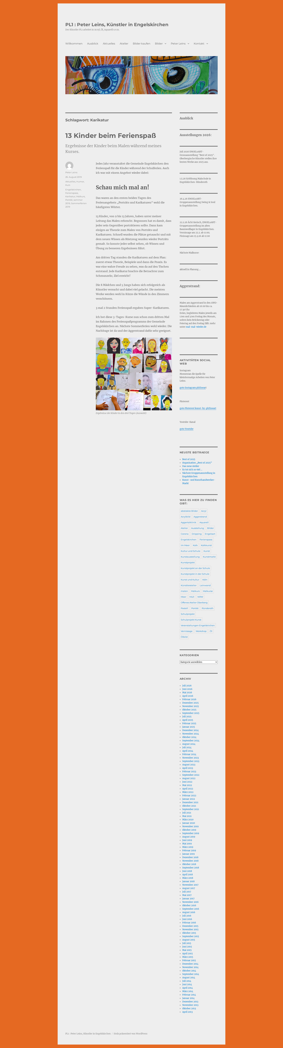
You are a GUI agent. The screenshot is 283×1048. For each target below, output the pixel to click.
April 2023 (187, 768)
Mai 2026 (187, 692)
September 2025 (190, 713)
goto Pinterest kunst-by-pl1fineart (198, 408)
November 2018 (190, 860)
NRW (200, 596)
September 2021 (190, 809)
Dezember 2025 (190, 702)
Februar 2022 (189, 795)
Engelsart (210, 534)
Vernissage (186, 631)
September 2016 (190, 909)
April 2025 (187, 720)
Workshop (201, 631)
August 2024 (188, 744)
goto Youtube (186, 429)
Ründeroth (207, 608)
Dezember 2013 (190, 1001)
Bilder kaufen (141, 43)
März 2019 (187, 847)
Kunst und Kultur (190, 579)
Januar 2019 (188, 854)
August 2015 (188, 939)
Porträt (69, 200)
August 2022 (188, 778)
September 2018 (190, 867)
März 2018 (187, 878)
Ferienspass (71, 193)
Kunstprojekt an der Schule (195, 568)
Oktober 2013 (189, 1008)
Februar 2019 (189, 850)
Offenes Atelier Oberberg (194, 602)
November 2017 (190, 884)
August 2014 (188, 977)
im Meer (185, 545)
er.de (203, 326)
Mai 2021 (187, 816)
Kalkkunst (206, 545)
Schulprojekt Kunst (191, 619)
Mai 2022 (187, 785)
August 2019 (188, 836)
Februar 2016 (189, 922)
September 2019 (190, 833)
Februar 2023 (189, 771)
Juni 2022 (187, 781)
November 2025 (190, 706)
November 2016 (190, 902)
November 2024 (190, 733)
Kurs (67, 185)
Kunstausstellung (190, 556)
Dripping (197, 534)
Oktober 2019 (189, 830)
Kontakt (199, 43)
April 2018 (187, 874)
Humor (80, 181)
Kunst (207, 551)
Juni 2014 (187, 984)
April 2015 (187, 953)
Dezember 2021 (190, 802)
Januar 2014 (188, 998)
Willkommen (74, 43)
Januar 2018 (188, 881)
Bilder (159, 43)
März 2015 (187, 957)
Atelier (124, 43)
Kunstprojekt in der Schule (195, 574)
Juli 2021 (186, 812)
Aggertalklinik (188, 522)
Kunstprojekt (188, 562)
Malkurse (208, 591)
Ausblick (92, 43)
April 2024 (187, 751)
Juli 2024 (186, 747)
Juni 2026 (187, 689)
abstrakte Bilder (189, 511)
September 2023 (190, 761)
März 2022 (187, 792)
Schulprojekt (188, 614)
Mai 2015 (187, 950)
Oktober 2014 (189, 970)
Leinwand (205, 585)
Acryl (203, 511)
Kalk (195, 545)
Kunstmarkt (209, 556)
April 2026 (187, 696)
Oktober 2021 (189, 805)
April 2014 (187, 988)
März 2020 (187, 819)
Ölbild (184, 637)
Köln (204, 579)
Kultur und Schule (190, 551)
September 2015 (190, 936)
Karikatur (70, 196)
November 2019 (190, 826)
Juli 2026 (187, 685)
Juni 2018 (187, 871)
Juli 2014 (186, 981)
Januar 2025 (188, 726)
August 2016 (188, 912)
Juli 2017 (186, 891)
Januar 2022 (188, 799)
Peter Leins (178, 43)
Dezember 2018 (190, 857)
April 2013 (187, 1012)
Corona (185, 534)
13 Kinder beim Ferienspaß (110, 135)
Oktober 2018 (189, 864)
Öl (211, 631)
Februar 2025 (189, 723)
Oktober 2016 (189, 905)
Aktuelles (109, 43)
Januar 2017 (188, 898)
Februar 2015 (189, 960)
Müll (191, 596)
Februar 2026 (189, 699)
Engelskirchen (73, 189)
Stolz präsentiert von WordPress (130, 1033)
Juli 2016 (186, 915)
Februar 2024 (189, 754)
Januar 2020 (188, 823)
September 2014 (190, 974)
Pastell (184, 608)
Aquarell (204, 522)
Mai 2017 (187, 895)
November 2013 (190, 1005)
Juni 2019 (187, 840)
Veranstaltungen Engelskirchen (198, 625)
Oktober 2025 (189, 709)
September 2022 (190, 775)
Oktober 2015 (189, 933)
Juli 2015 (186, 943)
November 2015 (190, 929)
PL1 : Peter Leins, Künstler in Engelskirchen (116, 24)
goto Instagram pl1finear (193, 387)
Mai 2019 (187, 843)
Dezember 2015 (190, 926)
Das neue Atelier (190, 466)
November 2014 (190, 967)
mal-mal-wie (193, 326)
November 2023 (190, 757)
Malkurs (80, 196)
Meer (183, 596)
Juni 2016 (187, 919)
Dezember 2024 (190, 730)
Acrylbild (185, 516)
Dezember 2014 (190, 963)
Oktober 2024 (189, 737)
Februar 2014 (189, 994)
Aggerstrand (200, 516)
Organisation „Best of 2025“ (197, 462)
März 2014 (187, 991)
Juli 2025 (186, 716)
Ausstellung (197, 528)
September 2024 (190, 740)
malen (184, 591)
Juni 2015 (187, 946)
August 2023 (188, 764)
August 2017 (188, 888)
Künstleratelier (189, 585)
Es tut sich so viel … (192, 469)
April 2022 (187, 788)
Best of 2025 (188, 459)
